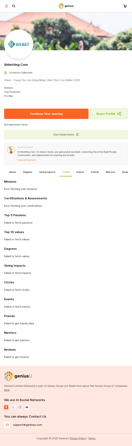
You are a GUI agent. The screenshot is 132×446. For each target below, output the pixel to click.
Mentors (110, 172)
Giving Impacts (47, 172)
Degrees (27, 172)
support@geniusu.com (27, 425)
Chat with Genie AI (26, 160)
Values (12, 172)
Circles (66, 172)
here (6, 390)
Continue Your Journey (46, 114)
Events (80, 172)
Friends (95, 172)
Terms (92, 438)
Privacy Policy (78, 438)
